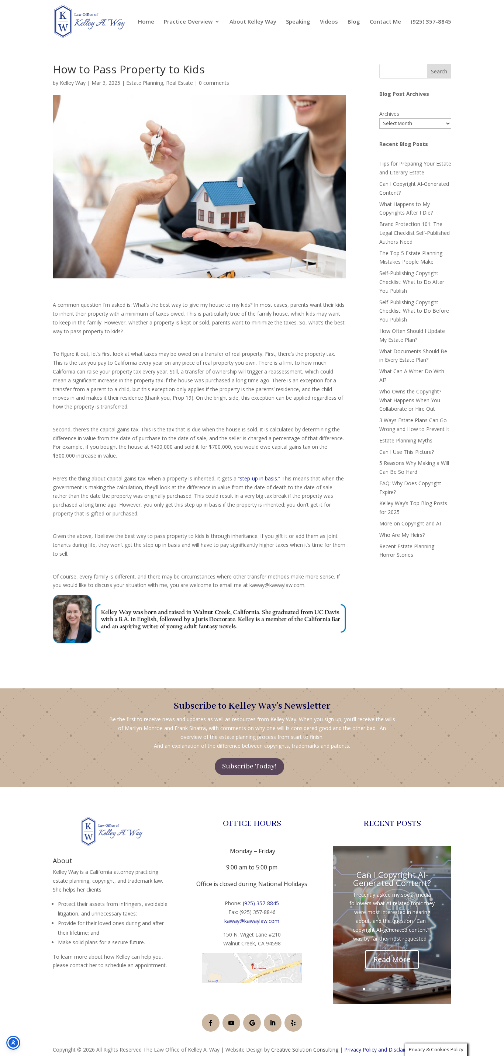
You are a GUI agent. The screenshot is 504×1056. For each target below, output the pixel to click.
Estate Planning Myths (405, 440)
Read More (392, 959)
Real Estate (179, 82)
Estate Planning (144, 82)
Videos (329, 22)
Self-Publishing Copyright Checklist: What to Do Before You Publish (414, 311)
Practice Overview (188, 22)
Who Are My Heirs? (402, 534)
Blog (354, 22)
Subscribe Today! (249, 766)
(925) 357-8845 (431, 22)
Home (146, 22)
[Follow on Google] (252, 1023)
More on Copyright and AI (410, 523)
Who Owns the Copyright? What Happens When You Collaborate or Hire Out (410, 400)
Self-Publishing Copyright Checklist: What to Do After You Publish (411, 282)
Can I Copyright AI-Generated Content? (392, 878)
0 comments (214, 82)
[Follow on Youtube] (231, 1023)
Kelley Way (73, 82)
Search (439, 71)
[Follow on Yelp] (293, 1023)
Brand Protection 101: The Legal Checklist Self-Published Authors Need (414, 232)
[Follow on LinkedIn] (273, 1023)
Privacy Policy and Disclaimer (379, 1049)
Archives (389, 113)
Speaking (298, 22)
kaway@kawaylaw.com (251, 920)
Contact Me (385, 22)
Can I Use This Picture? (406, 451)
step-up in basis (258, 478)
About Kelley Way (252, 22)
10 (420, 989)
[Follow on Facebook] (211, 1023)
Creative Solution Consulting (304, 1049)
